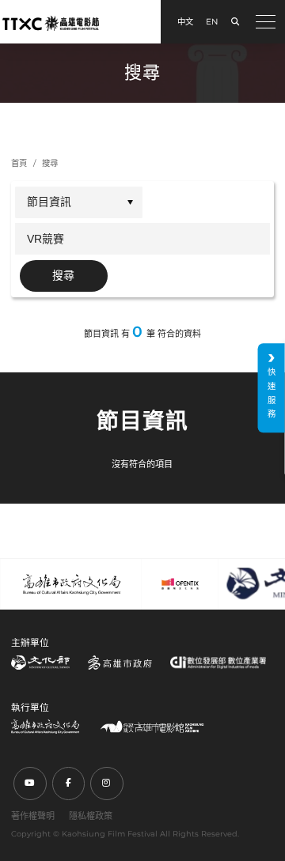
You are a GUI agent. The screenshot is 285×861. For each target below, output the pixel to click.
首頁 (19, 163)
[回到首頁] (50, 22)
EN (212, 22)
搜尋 (50, 163)
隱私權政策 (90, 815)
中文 (185, 22)
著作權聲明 (33, 815)
